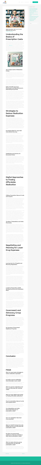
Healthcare (7, 31)
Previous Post (7, 453)
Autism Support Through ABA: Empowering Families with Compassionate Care (33, 19)
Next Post (23, 453)
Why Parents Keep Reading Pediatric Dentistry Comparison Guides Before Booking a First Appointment (33, 9)
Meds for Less (10, 45)
